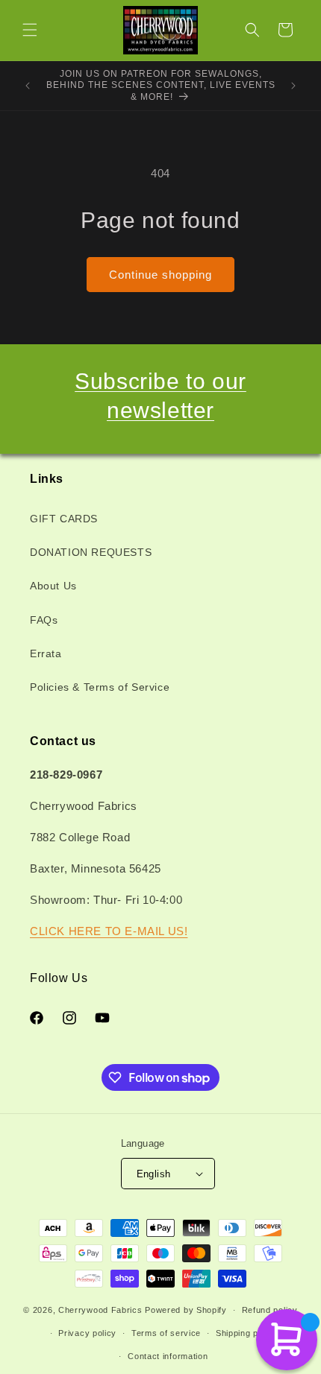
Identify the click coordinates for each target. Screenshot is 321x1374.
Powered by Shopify (186, 1309)
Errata (46, 653)
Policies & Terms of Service (99, 687)
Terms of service (166, 1333)
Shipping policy (247, 1333)
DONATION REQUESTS (91, 552)
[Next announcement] (293, 85)
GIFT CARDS (64, 519)
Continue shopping (160, 274)
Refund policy (270, 1309)
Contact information (168, 1356)
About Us (53, 586)
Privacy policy (87, 1333)
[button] (29, 29)
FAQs (43, 620)
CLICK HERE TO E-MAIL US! (108, 931)
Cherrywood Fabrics (100, 1309)
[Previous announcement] (27, 85)
